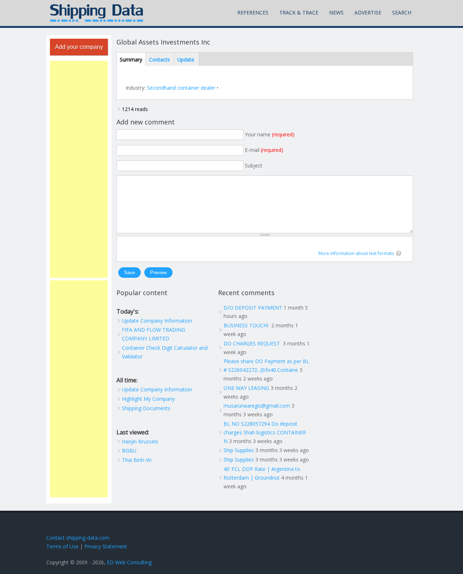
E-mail (264, 149)
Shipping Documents (146, 408)
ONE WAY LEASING (246, 387)
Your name (269, 134)
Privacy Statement (105, 546)
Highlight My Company (148, 398)
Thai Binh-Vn (137, 459)
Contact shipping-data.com (77, 537)
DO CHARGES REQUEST (252, 343)
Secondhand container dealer (181, 87)
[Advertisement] (79, 169)
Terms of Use (62, 546)
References (252, 12)
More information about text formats (356, 253)
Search (401, 12)
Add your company (79, 47)
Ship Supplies (239, 450)
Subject (253, 165)
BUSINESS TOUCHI (247, 325)
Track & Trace (298, 12)
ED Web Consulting (129, 562)
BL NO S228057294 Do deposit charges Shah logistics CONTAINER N (265, 432)
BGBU (129, 450)
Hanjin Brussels (140, 441)
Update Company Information (157, 320)
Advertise (367, 12)
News (336, 12)
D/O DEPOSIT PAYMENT (253, 307)
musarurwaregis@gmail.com (257, 405)
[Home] (96, 13)
